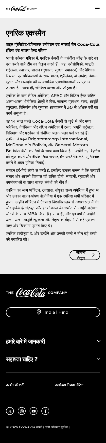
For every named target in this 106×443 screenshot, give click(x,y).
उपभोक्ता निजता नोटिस (69, 385)
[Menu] (97, 9)
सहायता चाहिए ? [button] (21, 358)
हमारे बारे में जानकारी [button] (25, 341)
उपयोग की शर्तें (14, 385)
